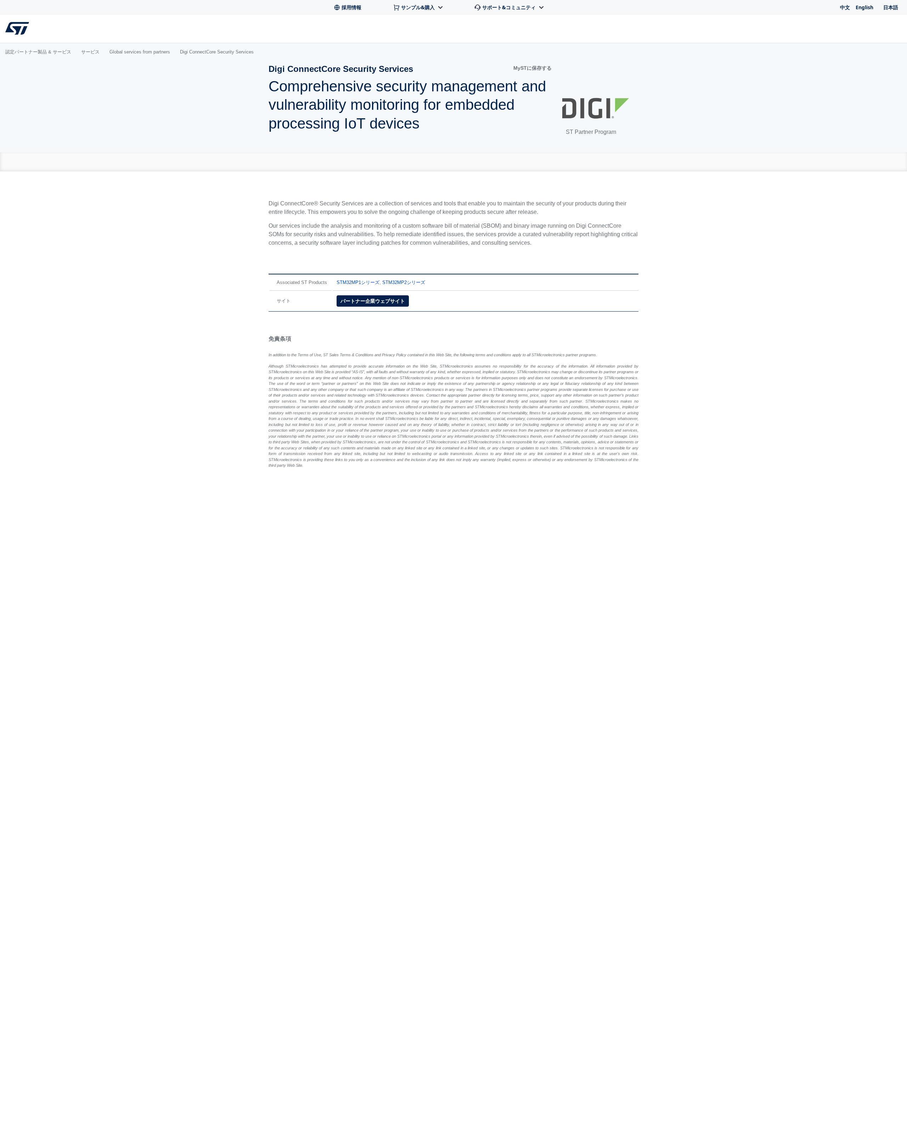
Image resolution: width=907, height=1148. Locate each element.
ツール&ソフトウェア (151, 30)
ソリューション (292, 30)
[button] (528, 68)
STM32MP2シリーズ (407, 282)
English (864, 7)
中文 (845, 7)
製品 (95, 30)
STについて (827, 30)
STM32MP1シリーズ (361, 282)
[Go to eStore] (871, 29)
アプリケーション (226, 30)
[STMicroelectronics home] (18, 28)
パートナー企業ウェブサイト (376, 301)
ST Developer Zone (363, 30)
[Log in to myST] (894, 28)
